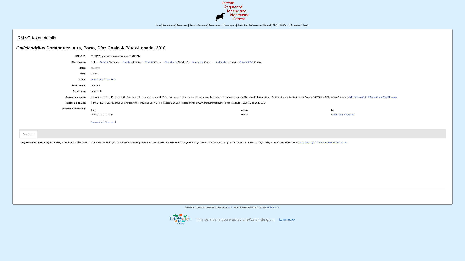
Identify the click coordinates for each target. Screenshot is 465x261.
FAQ (275, 25)
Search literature (198, 25)
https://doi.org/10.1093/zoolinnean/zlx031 (369, 97)
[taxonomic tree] (98, 122)
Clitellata (149, 62)
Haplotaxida (198, 62)
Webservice (255, 25)
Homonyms (230, 25)
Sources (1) (28, 134)
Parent (82, 79)
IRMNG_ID (80, 56)
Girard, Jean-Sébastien (342, 114)
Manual (267, 25)
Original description (75, 97)
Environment (79, 85)
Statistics (242, 25)
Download (296, 25)
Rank (83, 73)
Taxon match (215, 25)
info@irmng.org (273, 207)
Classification (78, 62)
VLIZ (230, 207)
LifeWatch (284, 25)
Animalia (104, 62)
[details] (394, 97)
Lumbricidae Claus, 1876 (103, 79)
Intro (158, 25)
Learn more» (287, 219)
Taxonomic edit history (74, 108)
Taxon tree (182, 25)
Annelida (127, 62)
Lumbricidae (221, 62)
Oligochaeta (171, 62)
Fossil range (79, 91)
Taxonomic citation (76, 103)
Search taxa (168, 25)
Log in (306, 25)
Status (82, 68)
